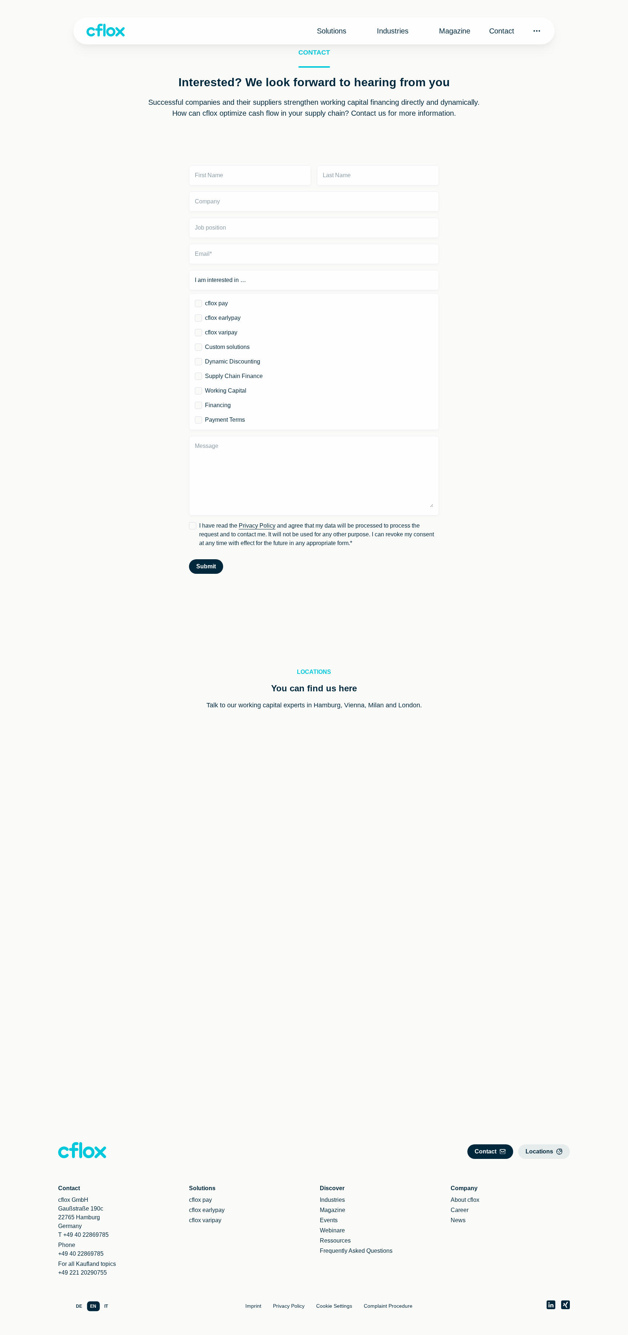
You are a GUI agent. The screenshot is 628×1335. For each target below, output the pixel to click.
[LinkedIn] (551, 1304)
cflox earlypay (223, 318)
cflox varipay (221, 332)
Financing (218, 405)
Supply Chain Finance (234, 376)
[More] (536, 31)
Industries (392, 31)
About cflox (465, 1200)
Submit (206, 566)
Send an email (289, 798)
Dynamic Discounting (232, 361)
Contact (501, 31)
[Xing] (565, 1304)
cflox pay (216, 303)
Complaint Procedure (388, 1306)
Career (459, 1210)
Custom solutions (227, 347)
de (79, 1306)
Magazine (454, 31)
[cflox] (105, 31)
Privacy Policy (257, 526)
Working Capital (225, 391)
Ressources (335, 1240)
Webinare (332, 1230)
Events (329, 1220)
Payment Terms (225, 420)
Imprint (253, 1306)
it (106, 1306)
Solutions (331, 31)
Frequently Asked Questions (356, 1251)
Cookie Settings (334, 1306)
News (458, 1220)
